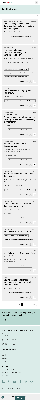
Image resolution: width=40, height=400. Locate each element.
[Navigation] (31, 3)
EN (36, 2)
